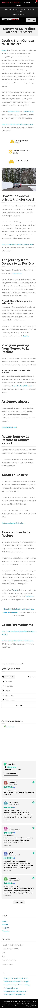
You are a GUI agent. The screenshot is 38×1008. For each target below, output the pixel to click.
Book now (24, 2)
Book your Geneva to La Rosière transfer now (17, 124)
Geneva (4, 50)
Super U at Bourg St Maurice (22, 386)
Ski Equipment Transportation (14, 994)
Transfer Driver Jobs (9, 960)
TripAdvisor (5, 931)
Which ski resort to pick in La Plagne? (16, 981)
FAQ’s (3, 956)
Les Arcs (26, 336)
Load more (19, 902)
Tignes (14, 590)
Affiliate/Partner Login (19, 14)
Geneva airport (17, 273)
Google (4, 921)
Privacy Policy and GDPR (10, 949)
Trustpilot (5, 928)
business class (29, 111)
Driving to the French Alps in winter (16, 978)
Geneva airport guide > (9, 427)
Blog (3, 953)
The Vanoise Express (11, 988)
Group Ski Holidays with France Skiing (16, 985)
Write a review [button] (11, 774)
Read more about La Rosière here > (14, 523)
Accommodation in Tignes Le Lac (15, 991)
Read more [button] (7, 820)
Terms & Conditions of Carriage (12, 945)
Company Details (7, 964)
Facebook (5, 924)
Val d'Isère (29, 596)
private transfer (13, 111)
